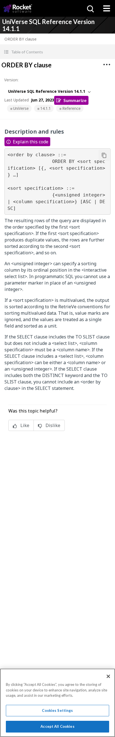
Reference (71, 108)
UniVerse (21, 108)
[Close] (108, 676)
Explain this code (30, 142)
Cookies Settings (57, 710)
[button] (57, 52)
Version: (11, 79)
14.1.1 (45, 108)
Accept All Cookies (57, 726)
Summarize (75, 100)
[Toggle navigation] (106, 8)
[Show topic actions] (106, 64)
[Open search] (89, 8)
